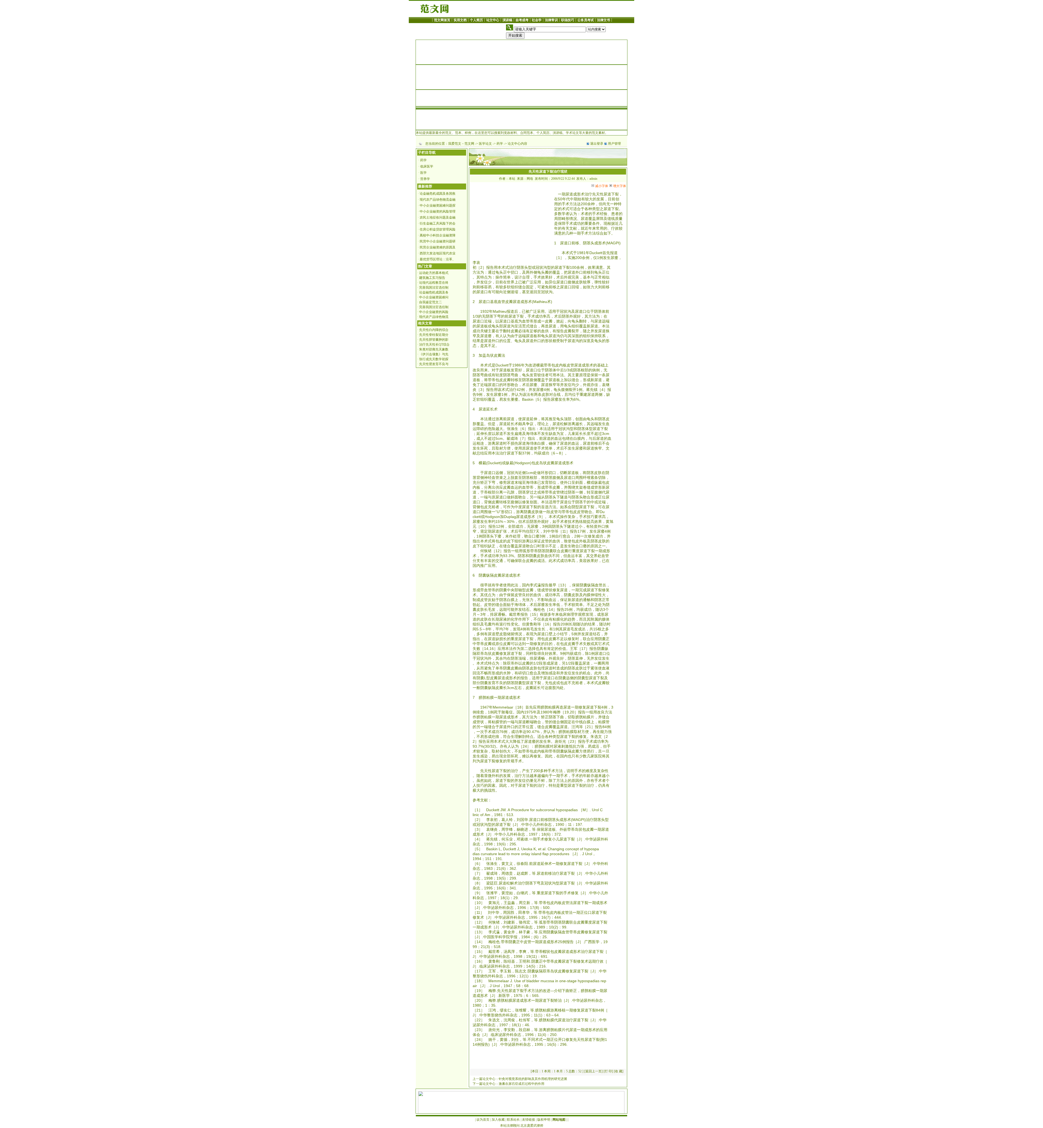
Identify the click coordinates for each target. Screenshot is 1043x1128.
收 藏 (618, 1071)
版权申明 (543, 1119)
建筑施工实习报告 (432, 278)
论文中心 (492, 20)
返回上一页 (593, 1071)
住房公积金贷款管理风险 (437, 229)
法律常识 (551, 20)
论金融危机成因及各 (433, 292)
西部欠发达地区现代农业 (437, 253)
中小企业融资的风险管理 (437, 211)
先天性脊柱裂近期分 (433, 335)
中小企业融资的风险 (433, 312)
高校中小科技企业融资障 (437, 235)
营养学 (425, 179)
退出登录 (596, 144)
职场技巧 (567, 20)
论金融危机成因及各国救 (437, 193)
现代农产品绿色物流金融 (437, 199)
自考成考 (522, 20)
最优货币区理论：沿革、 (437, 259)
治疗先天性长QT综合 (434, 344)
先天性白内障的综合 (433, 330)
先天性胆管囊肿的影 (433, 340)
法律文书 (603, 20)
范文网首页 (442, 20)
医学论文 (485, 144)
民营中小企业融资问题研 (437, 241)
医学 (423, 173)
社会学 (537, 20)
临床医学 (426, 166)
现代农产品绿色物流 (433, 317)
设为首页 (482, 1119)
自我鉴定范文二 (430, 302)
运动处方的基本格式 (433, 273)
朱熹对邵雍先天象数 (433, 349)
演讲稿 (507, 20)
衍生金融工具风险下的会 (437, 223)
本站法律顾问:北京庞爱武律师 (521, 1125)
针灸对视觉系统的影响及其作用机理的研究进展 (533, 1079)
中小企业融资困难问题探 (437, 205)
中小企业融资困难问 (433, 297)
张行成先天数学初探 (433, 359)
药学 (500, 144)
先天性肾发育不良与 (433, 364)
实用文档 (460, 20)
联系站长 (513, 1119)
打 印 (608, 1071)
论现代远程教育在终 (433, 283)
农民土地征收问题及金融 (437, 217)
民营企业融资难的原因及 (437, 247)
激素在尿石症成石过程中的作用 (521, 1084)
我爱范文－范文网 (461, 144)
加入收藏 (498, 1119)
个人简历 (476, 20)
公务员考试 (585, 20)
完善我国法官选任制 (433, 287)
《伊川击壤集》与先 (433, 354)
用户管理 (614, 144)
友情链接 (528, 1119)
